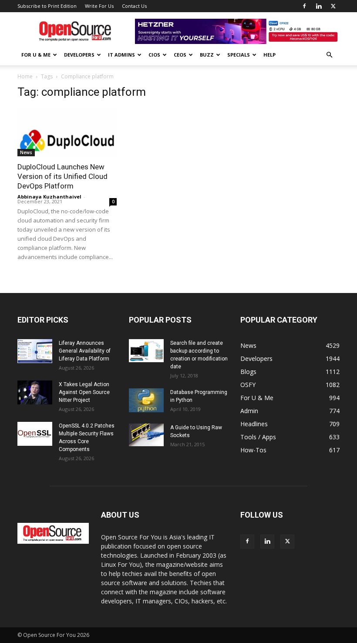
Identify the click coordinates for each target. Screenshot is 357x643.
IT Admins (121, 54)
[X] (333, 6)
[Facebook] (304, 6)
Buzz (207, 54)
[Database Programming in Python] (146, 400)
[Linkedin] (318, 6)
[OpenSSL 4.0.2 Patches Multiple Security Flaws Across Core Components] (34, 434)
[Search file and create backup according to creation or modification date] (146, 351)
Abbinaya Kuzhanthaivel (49, 196)
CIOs (154, 54)
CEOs (180, 54)
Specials (238, 54)
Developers (79, 54)
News (26, 152)
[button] (329, 55)
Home (25, 76)
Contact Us (134, 6)
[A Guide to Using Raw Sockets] (146, 435)
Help (269, 54)
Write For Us (99, 6)
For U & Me (36, 54)
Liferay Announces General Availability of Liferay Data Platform (85, 351)
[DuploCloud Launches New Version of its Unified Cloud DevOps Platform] (67, 132)
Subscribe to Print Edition (47, 6)
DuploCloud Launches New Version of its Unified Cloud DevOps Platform (62, 176)
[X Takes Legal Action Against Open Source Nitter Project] (34, 392)
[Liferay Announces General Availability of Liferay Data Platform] (34, 351)
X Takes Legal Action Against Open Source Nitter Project (84, 392)
